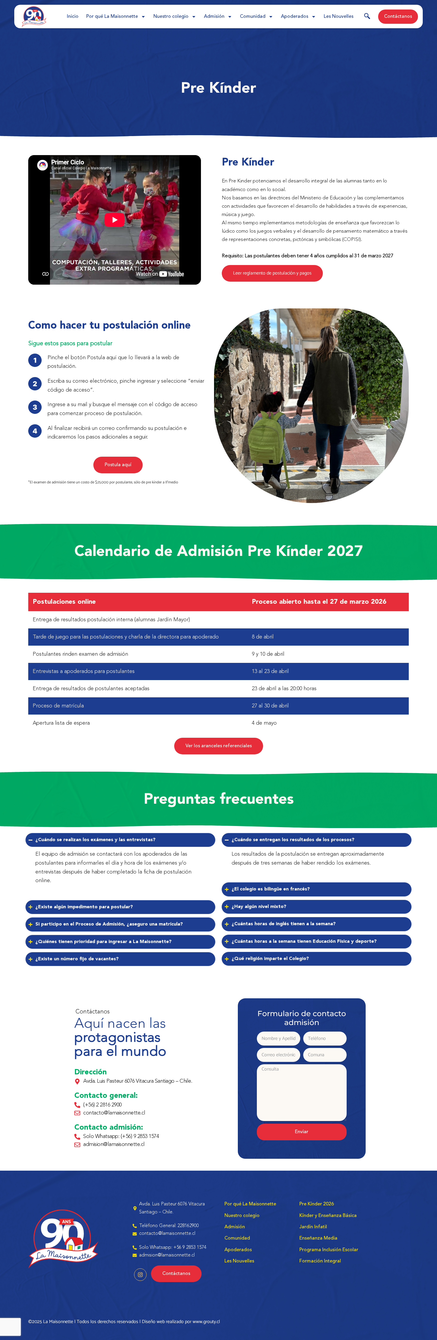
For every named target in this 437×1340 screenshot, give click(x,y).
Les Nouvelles (338, 16)
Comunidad (252, 16)
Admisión (214, 16)
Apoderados (294, 16)
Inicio (72, 16)
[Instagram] (140, 1274)
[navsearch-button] (367, 17)
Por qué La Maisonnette (112, 16)
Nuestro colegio (170, 16)
